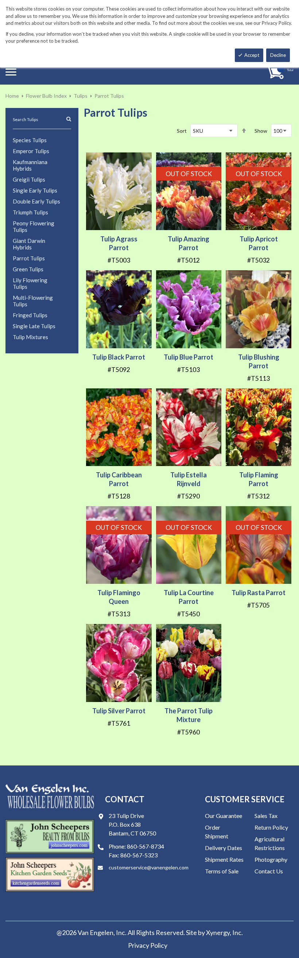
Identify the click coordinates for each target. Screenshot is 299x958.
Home (12, 96)
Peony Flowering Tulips (33, 226)
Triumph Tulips (30, 212)
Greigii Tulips (29, 179)
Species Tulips (30, 140)
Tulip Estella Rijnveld (188, 479)
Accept (251, 55)
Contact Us (269, 871)
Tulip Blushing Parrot (258, 361)
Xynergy (218, 932)
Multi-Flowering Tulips (33, 300)
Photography (271, 859)
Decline (278, 55)
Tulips (81, 96)
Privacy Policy (147, 945)
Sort (182, 131)
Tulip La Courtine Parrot (189, 597)
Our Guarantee (223, 815)
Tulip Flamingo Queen (118, 597)
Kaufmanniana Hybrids (30, 165)
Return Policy (271, 827)
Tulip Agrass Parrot (118, 243)
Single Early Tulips (35, 190)
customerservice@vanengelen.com (149, 867)
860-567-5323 (139, 855)
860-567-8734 (145, 846)
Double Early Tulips (36, 201)
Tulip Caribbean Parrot (119, 479)
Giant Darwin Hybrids (29, 244)
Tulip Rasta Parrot (259, 593)
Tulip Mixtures (30, 337)
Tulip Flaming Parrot (258, 479)
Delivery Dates (223, 847)
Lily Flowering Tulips (30, 283)
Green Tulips (28, 269)
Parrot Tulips (29, 258)
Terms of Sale (221, 871)
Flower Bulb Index (46, 96)
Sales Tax (266, 815)
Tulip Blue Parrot (188, 357)
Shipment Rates (224, 859)
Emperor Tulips (31, 151)
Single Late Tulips (34, 326)
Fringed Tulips (30, 315)
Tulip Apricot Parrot (259, 243)
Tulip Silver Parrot (118, 711)
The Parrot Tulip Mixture (188, 715)
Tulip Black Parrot (118, 357)
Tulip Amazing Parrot (188, 243)
